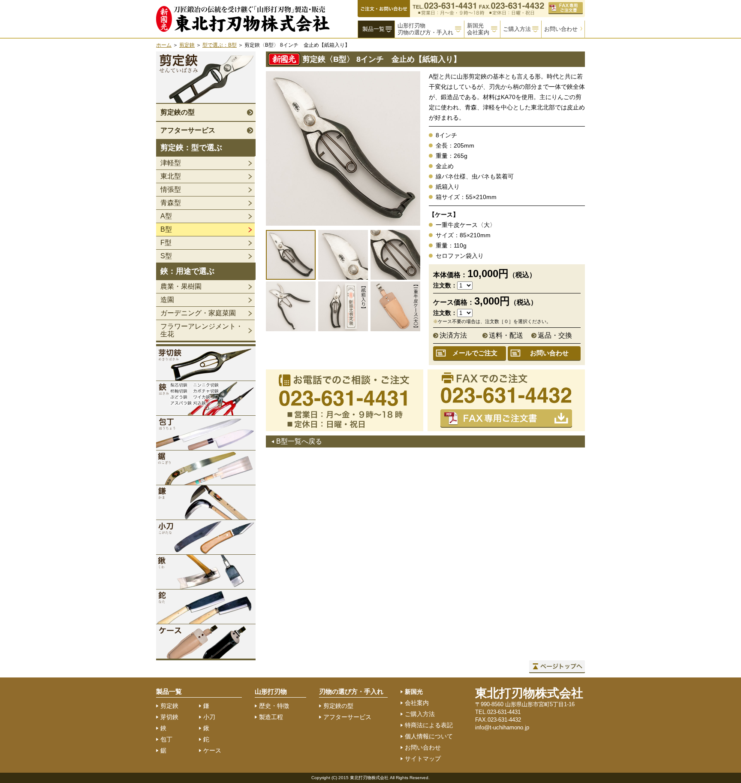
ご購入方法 (517, 29)
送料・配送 (506, 335)
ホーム (164, 45)
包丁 (166, 739)
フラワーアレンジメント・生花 (201, 330)
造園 (167, 299)
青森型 (170, 202)
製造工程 (271, 716)
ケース (212, 750)
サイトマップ (423, 758)
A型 (166, 216)
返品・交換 (555, 335)
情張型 (170, 189)
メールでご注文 (474, 353)
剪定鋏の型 (177, 112)
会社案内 (417, 702)
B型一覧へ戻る (299, 441)
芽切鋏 (169, 716)
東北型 (170, 176)
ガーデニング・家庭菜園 (198, 313)
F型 (166, 242)
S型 (166, 256)
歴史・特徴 (274, 705)
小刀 (209, 716)
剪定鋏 (187, 45)
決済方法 (453, 335)
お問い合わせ (561, 29)
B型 (166, 229)
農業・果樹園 (181, 286)
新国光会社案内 (478, 29)
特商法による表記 (429, 725)
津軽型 (170, 162)
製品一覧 (373, 29)
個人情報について (429, 736)
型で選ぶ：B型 (219, 45)
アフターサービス (187, 130)
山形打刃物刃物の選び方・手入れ (425, 29)
